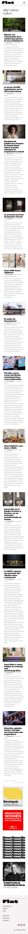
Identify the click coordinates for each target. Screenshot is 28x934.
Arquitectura (7, 44)
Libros (13, 155)
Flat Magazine (9, 93)
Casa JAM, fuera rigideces (12, 272)
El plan (8, 523)
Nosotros (6, 915)
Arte (5, 220)
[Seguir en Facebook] (19, 925)
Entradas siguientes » (19, 782)
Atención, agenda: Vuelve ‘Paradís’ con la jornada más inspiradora (13, 731)
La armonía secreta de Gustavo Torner (14, 216)
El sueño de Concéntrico (10, 320)
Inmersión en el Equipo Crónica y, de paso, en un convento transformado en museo (12, 514)
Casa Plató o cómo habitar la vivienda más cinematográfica (13, 668)
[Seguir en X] (21, 925)
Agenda (6, 95)
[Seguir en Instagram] (24, 925)
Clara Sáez (9, 42)
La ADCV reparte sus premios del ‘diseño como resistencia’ (12, 574)
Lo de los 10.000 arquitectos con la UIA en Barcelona (13, 89)
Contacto (6, 920)
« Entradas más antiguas (9, 780)
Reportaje (14, 44)
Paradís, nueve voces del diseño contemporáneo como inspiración (12, 376)
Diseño (6, 383)
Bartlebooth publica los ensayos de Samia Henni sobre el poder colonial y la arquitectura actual (14, 147)
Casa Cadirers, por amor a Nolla (13, 447)
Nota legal (6, 918)
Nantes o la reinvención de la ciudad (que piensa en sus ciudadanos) (13, 38)
